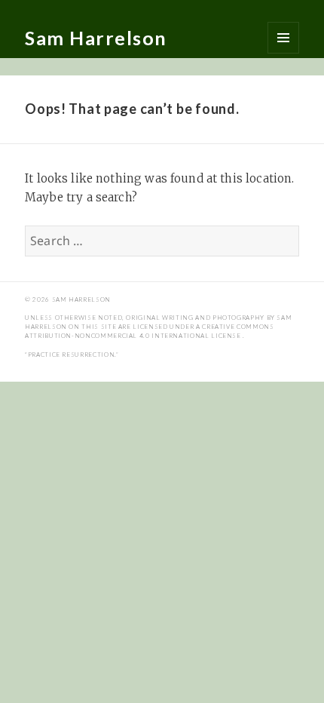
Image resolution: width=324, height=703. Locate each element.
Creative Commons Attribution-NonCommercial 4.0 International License (149, 331)
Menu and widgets (283, 38)
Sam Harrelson (96, 37)
